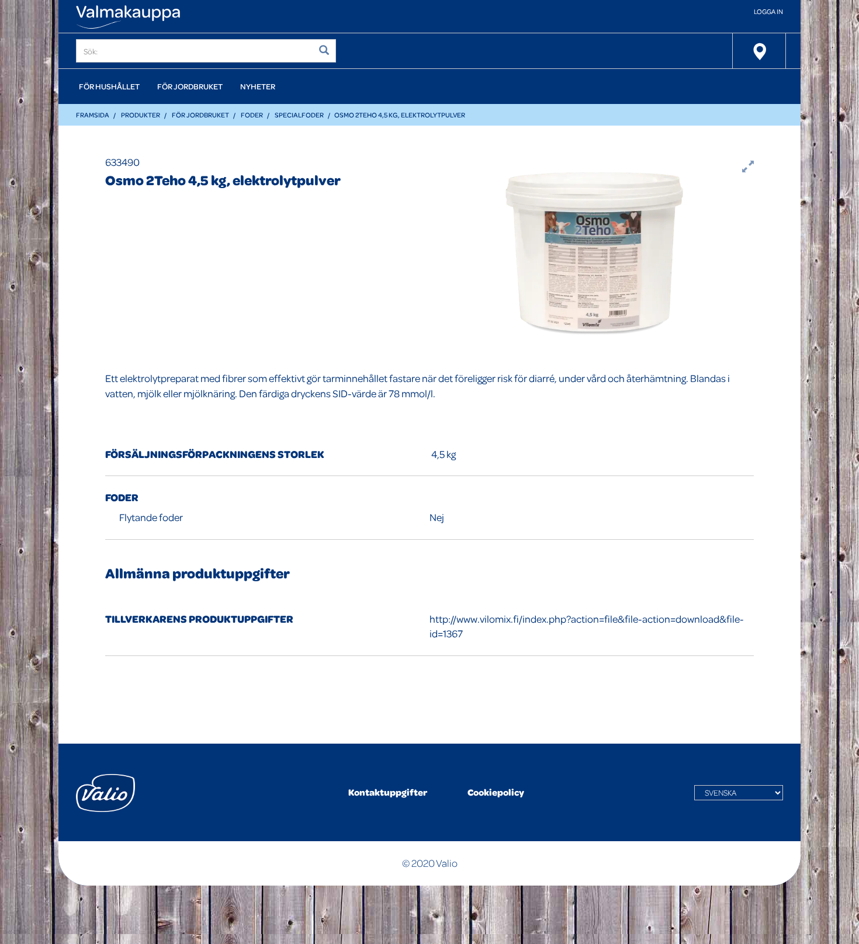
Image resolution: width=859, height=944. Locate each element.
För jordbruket (190, 86)
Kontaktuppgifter (387, 792)
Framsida (92, 115)
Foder (252, 115)
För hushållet (109, 86)
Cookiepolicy (495, 792)
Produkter (140, 115)
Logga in (768, 11)
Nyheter (257, 86)
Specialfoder (299, 115)
